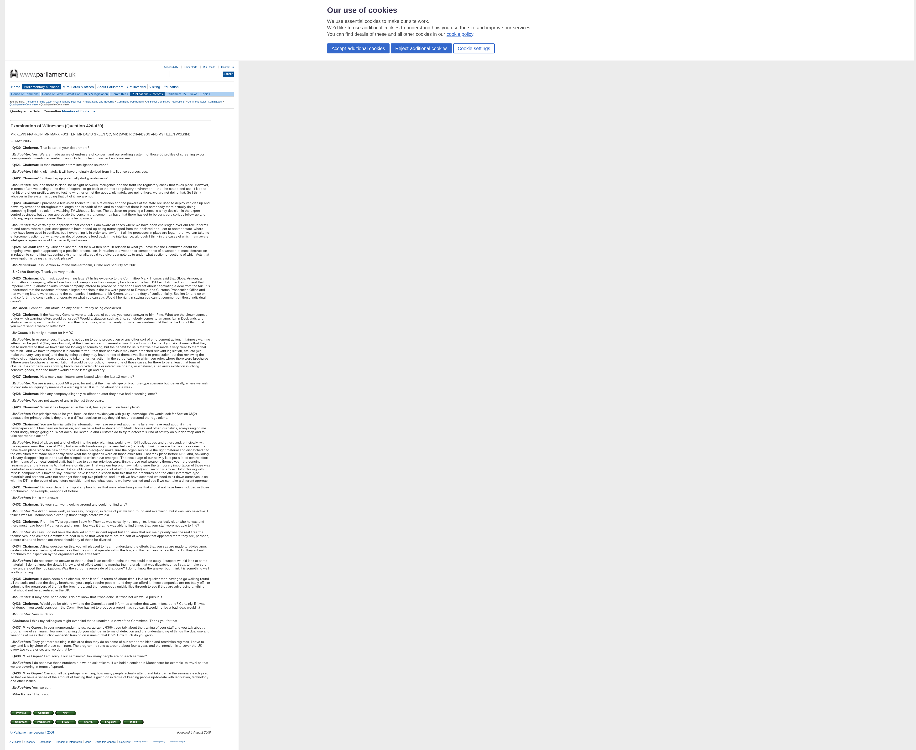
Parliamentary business (41, 87)
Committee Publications (130, 101)
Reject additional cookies (421, 48)
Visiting (154, 87)
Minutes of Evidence (78, 111)
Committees (119, 94)
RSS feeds (209, 67)
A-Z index (15, 741)
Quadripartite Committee (24, 104)
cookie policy (460, 34)
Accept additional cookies (358, 48)
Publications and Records (99, 101)
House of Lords (52, 94)
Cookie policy (158, 741)
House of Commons (25, 94)
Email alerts (190, 67)
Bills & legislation (96, 94)
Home (15, 87)
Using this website (105, 741)
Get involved (136, 87)
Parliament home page (39, 101)
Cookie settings (474, 48)
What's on (73, 94)
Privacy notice (141, 741)
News (194, 94)
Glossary (29, 741)
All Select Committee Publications (165, 101)
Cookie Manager (177, 741)
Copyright (124, 741)
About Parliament (110, 87)
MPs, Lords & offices (78, 87)
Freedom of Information (68, 741)
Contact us (227, 67)
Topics (205, 94)
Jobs (88, 741)
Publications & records (147, 94)
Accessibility (171, 67)
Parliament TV (176, 94)
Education (171, 87)
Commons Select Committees (204, 101)
